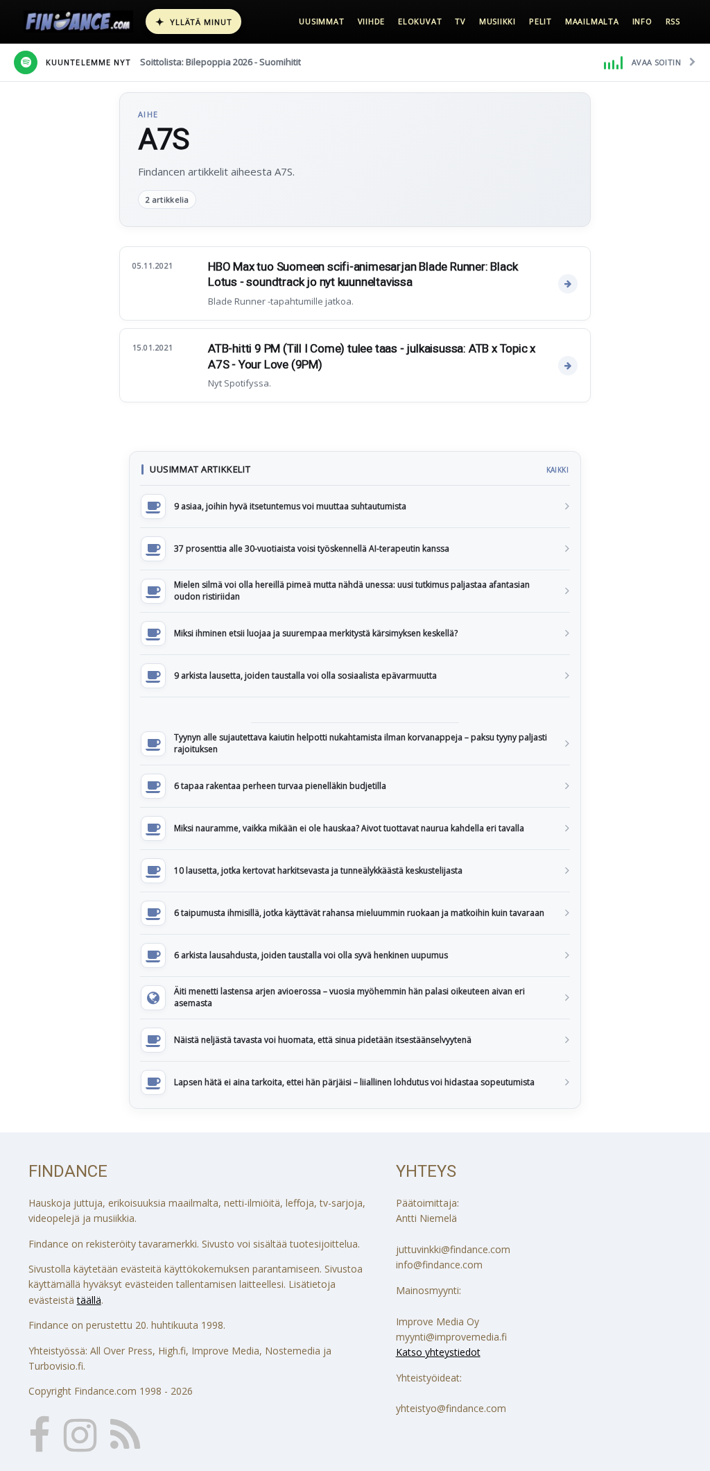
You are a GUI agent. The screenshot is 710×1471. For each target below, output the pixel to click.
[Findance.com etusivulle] (78, 21)
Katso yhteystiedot (438, 1352)
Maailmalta (592, 21)
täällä (89, 1300)
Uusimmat (321, 21)
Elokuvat (420, 21)
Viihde (372, 21)
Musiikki (497, 21)
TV (460, 21)
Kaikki (557, 470)
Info (642, 21)
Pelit (540, 21)
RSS (673, 21)
